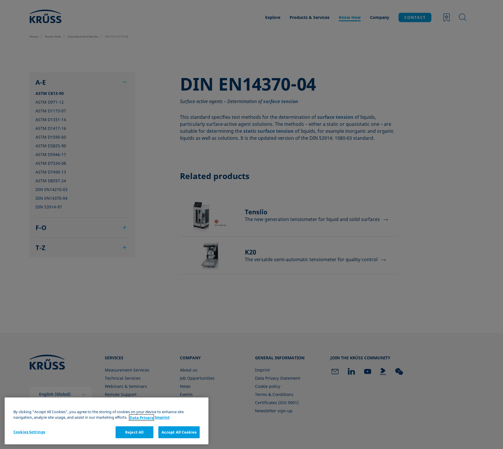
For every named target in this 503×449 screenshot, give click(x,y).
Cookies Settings (29, 431)
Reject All (134, 432)
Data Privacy (141, 417)
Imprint (162, 417)
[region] (106, 420)
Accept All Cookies (179, 432)
